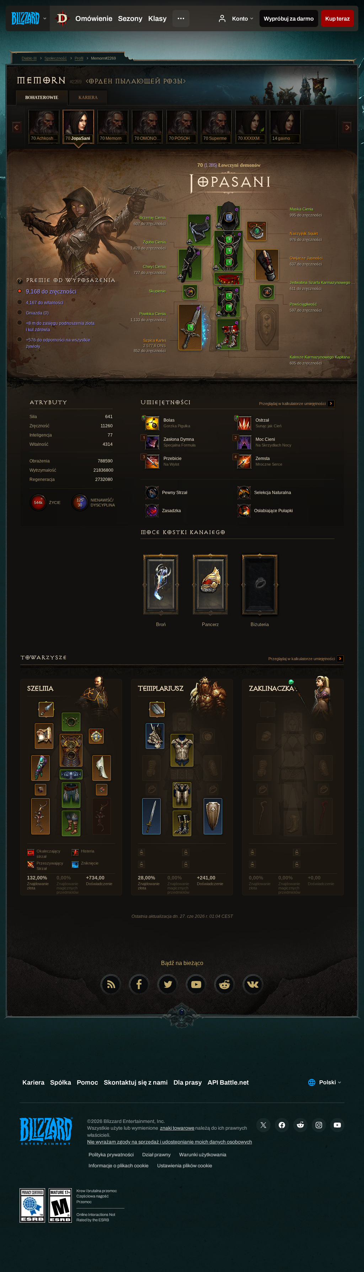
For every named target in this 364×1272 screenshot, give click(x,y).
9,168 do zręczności (51, 292)
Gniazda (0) (37, 313)
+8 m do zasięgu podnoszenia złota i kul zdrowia (60, 326)
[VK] (253, 984)
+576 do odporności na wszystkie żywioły (58, 343)
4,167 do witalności (44, 302)
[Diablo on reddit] (224, 984)
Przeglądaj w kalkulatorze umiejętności (293, 403)
